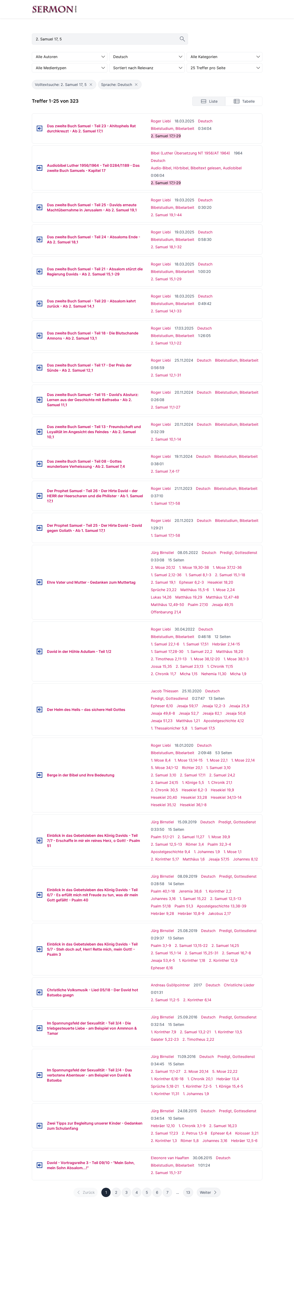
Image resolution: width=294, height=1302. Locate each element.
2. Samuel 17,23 (164, 1133)
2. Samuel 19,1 (163, 582)
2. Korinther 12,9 (223, 960)
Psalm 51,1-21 (162, 836)
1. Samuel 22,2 (199, 651)
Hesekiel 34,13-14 (226, 797)
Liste (213, 101)
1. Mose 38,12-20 (205, 659)
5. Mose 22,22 (225, 1071)
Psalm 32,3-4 (219, 844)
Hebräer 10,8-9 (191, 913)
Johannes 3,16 (163, 898)
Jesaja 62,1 (212, 713)
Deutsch (205, 121)
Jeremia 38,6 (190, 891)
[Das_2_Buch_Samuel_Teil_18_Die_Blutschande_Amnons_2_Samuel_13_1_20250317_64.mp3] (39, 335)
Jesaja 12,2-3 (213, 705)
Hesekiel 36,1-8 (193, 804)
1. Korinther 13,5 (228, 1032)
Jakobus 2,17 (219, 913)
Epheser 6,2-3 (191, 582)
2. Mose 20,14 (196, 1071)
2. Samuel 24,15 (164, 782)
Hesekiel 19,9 (222, 790)
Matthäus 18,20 (229, 651)
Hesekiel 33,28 (194, 797)
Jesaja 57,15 (218, 859)
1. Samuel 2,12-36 (166, 574)
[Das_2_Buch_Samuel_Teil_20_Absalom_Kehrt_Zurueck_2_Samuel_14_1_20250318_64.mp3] (39, 303)
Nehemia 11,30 (213, 673)
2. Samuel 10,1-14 (166, 439)
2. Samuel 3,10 (163, 775)
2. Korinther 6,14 (197, 1000)
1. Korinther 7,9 (163, 1032)
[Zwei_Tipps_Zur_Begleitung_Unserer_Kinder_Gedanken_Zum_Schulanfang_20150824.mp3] (39, 1125)
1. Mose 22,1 (217, 760)
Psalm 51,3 (184, 906)
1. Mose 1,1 (232, 851)
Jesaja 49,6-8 (163, 713)
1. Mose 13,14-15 (188, 760)
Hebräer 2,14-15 (226, 644)
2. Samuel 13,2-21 (195, 1032)
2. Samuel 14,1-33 (166, 311)
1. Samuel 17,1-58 (165, 503)
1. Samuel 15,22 (192, 898)
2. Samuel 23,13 (189, 666)
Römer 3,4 (195, 844)
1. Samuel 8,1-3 (198, 574)
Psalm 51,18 (161, 906)
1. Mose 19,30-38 (194, 567)
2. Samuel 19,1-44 (166, 215)
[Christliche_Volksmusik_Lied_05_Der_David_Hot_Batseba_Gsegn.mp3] (39, 992)
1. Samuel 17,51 (195, 644)
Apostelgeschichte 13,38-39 (221, 906)
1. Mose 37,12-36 (227, 567)
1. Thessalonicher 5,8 (169, 728)
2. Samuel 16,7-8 (236, 953)
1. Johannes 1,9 (207, 851)
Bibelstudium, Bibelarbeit (172, 128)
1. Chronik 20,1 (200, 1078)
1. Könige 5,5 (193, 782)
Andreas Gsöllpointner (170, 985)
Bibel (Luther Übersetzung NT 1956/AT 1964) (190, 153)
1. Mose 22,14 (243, 760)
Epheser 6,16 (162, 967)
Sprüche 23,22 (164, 589)
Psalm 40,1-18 (163, 891)
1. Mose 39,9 (219, 836)
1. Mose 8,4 (161, 760)
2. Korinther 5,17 (165, 859)
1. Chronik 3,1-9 (191, 1125)
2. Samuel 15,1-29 (166, 279)
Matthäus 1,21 (188, 720)
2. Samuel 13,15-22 (191, 945)
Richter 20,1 (192, 767)
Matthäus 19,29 (188, 597)
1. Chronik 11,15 (220, 666)
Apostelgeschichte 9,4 (170, 851)
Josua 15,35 (161, 666)
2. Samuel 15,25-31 (201, 953)
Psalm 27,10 (198, 604)
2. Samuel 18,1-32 (166, 247)
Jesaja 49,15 (222, 604)
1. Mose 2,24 (224, 589)
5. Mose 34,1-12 (164, 767)
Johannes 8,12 (245, 859)
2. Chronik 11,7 (163, 673)
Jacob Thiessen (164, 691)
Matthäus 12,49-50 (167, 604)
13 (188, 1192)
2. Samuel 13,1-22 (166, 343)
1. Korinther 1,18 (192, 960)
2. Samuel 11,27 (191, 836)
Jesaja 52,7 (189, 713)
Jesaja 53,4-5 (163, 960)
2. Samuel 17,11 (192, 775)
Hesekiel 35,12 (163, 804)
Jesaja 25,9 (239, 705)
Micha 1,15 (189, 673)
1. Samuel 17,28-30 (167, 651)
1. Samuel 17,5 (203, 728)
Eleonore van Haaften (170, 1157)
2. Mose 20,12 (163, 567)
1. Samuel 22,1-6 (165, 644)
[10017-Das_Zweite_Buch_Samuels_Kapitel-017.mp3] (39, 168)
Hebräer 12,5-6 (244, 1140)
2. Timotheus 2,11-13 (169, 659)
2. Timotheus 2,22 (198, 1039)
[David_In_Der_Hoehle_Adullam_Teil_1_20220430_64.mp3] (39, 651)
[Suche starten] (182, 39)
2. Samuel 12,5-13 (166, 844)
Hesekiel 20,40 (164, 797)
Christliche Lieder (239, 985)
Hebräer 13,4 (227, 1078)
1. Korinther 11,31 (165, 1093)
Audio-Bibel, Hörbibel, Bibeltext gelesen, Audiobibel (196, 168)
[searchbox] (110, 39)
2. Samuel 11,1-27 (165, 407)
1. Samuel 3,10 (218, 767)
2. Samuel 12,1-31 (166, 375)
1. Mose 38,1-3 (236, 659)
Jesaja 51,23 (161, 720)
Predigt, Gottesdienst (238, 552)
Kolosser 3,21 (246, 1133)
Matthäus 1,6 (194, 859)
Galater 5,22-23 (165, 1039)
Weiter (205, 1192)
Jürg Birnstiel (162, 552)
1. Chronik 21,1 (220, 782)
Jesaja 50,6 (235, 713)
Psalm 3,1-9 (161, 945)
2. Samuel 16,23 (223, 1125)
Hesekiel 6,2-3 (194, 790)
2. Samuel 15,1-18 (230, 574)
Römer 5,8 (190, 1140)
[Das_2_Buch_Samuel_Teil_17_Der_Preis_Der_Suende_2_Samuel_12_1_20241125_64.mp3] (39, 367)
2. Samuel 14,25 (225, 945)
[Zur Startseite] (54, 9)
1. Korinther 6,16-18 (167, 1078)
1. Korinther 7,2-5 (197, 1086)
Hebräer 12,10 (163, 1125)
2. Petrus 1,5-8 (194, 1133)
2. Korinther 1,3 (164, 1140)
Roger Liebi (161, 121)
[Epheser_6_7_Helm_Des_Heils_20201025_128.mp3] (39, 709)
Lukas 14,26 (161, 597)
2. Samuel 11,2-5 (165, 1000)
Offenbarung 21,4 (166, 612)
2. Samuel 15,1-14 (166, 953)
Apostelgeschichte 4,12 (224, 720)
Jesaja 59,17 (187, 705)
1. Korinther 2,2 (218, 891)
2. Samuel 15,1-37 (166, 1172)
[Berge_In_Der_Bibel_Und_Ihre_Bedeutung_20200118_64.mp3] (39, 775)
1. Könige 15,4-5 (229, 1086)
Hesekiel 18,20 (220, 582)
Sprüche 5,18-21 (165, 1086)
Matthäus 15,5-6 (194, 589)
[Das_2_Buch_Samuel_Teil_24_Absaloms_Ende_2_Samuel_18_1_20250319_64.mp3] (39, 239)
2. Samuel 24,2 (222, 775)
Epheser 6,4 (221, 1133)
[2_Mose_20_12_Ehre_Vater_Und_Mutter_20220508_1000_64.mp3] (39, 582)
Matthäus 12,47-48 (222, 597)
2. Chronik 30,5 (164, 790)
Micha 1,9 (238, 673)
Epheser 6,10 (162, 705)
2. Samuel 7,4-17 (165, 471)
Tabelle (248, 101)
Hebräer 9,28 (162, 913)
